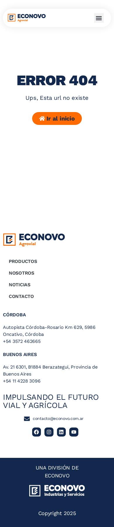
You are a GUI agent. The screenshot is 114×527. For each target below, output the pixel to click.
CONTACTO (21, 296)
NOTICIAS (19, 284)
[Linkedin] (61, 432)
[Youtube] (73, 432)
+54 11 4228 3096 (21, 381)
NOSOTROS (21, 273)
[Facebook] (36, 432)
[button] (99, 18)
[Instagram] (48, 432)
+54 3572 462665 (22, 341)
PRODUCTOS (23, 261)
